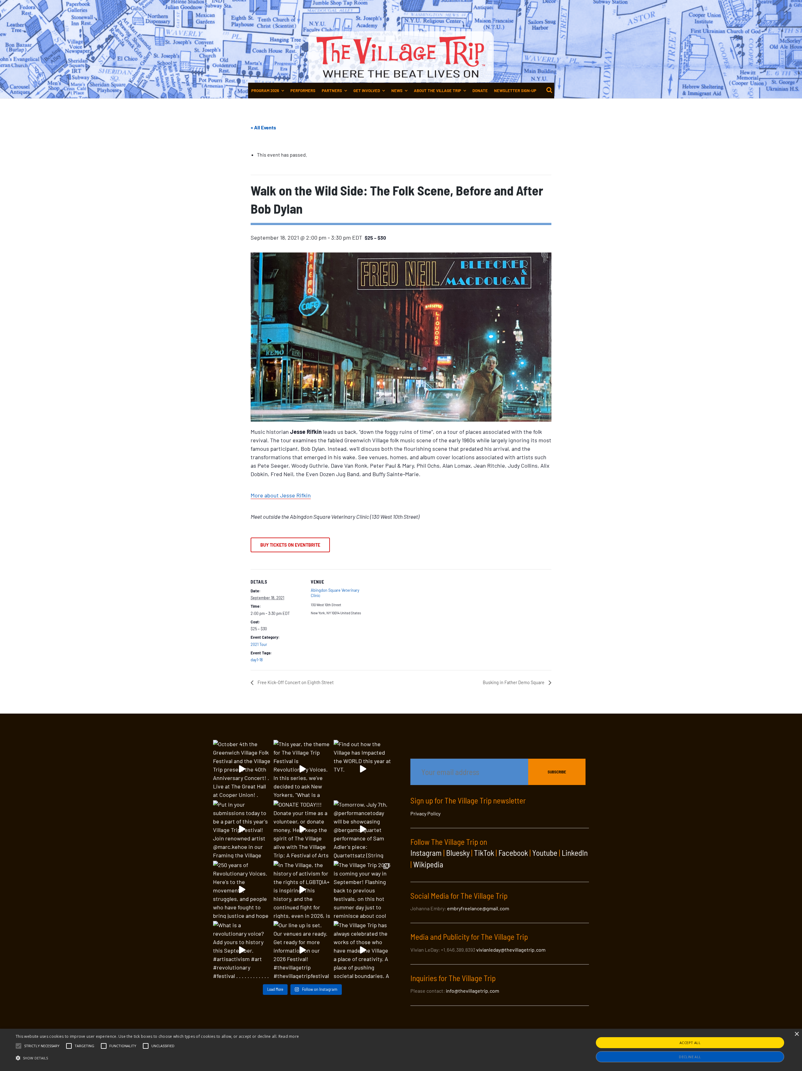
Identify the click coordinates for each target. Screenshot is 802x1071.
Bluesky (458, 852)
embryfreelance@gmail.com (478, 908)
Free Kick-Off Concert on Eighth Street (295, 682)
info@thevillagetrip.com (472, 991)
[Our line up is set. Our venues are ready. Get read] (302, 950)
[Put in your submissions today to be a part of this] (242, 829)
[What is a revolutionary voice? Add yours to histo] (242, 950)
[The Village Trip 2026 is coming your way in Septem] (363, 890)
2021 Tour (259, 644)
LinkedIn (575, 852)
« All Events (263, 127)
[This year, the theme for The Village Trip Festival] (302, 769)
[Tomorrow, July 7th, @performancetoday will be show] (363, 829)
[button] (42, 1046)
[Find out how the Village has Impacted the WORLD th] (363, 769)
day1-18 (257, 659)
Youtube (544, 852)
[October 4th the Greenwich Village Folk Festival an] (242, 769)
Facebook (513, 852)
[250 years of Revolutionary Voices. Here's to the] (242, 890)
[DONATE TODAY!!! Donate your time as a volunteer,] (302, 829)
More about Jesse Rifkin (281, 495)
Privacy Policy (425, 813)
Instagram (426, 852)
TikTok (484, 852)
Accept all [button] (690, 1042)
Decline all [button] (690, 1056)
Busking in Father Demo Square (514, 682)
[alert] (401, 1050)
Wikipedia (428, 864)
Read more (289, 1036)
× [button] (796, 1034)
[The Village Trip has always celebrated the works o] (363, 950)
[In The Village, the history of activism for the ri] (302, 890)
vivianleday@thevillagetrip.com (510, 950)
